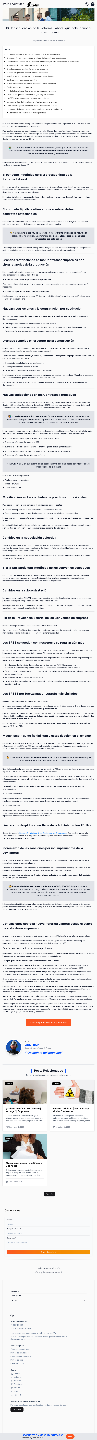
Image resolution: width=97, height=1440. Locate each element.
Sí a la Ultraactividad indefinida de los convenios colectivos (31, 83)
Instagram (18, 1377)
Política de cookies (18, 1360)
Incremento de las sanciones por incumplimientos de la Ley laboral (34, 109)
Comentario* (11, 1238)
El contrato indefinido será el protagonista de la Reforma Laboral (33, 54)
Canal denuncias (17, 1363)
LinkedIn (17, 1373)
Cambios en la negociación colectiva (22, 80)
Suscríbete (17, 1409)
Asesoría (15, 1291)
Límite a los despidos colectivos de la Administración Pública (32, 105)
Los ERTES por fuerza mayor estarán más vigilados (28, 98)
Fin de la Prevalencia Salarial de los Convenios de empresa (31, 91)
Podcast (17, 1395)
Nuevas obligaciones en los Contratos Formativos (27, 73)
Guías (14, 1300)
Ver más (49, 1194)
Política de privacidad (19, 1353)
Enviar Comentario (48, 1252)
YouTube (17, 1380)
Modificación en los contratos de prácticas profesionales (30, 76)
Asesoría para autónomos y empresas (48, 1022)
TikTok (17, 1388)
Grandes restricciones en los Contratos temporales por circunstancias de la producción (43, 62)
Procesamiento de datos (20, 1356)
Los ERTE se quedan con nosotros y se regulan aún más (30, 94)
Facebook (18, 1384)
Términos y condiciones (20, 1349)
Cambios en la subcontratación (19, 87)
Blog (16, 1391)
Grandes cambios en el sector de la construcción (27, 69)
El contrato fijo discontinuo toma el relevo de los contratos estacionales (36, 58)
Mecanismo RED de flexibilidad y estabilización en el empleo (32, 102)
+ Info (70, 1436)
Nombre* (10, 1220)
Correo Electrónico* (14, 1229)
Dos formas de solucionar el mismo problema (27, 113)
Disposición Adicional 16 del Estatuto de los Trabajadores (43, 833)
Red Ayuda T (17, 1296)
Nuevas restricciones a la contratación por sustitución (29, 65)
